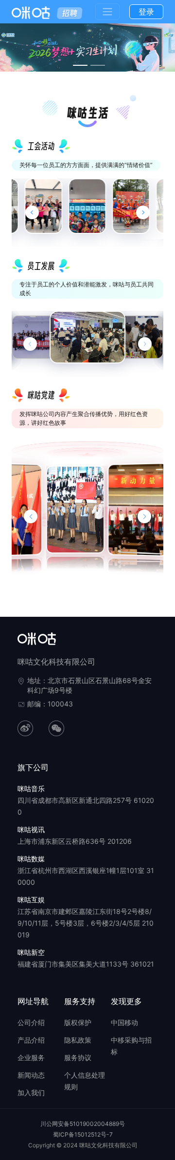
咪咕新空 (31, 952)
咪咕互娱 (31, 899)
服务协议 (77, 1057)
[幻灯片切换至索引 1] (80, 65)
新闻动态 (31, 1075)
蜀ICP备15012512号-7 (83, 1134)
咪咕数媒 (31, 859)
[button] (30, 516)
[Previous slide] (32, 212)
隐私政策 (77, 1040)
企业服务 (31, 1057)
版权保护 (77, 1022)
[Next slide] (143, 212)
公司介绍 (31, 1022)
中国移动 (124, 1022)
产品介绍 (31, 1040)
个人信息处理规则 (84, 1081)
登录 (146, 12)
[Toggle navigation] (107, 11)
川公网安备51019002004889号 (82, 1123)
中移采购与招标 (131, 1046)
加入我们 (31, 1092)
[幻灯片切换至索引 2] (97, 65)
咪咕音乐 (31, 788)
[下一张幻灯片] (145, 344)
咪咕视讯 (31, 829)
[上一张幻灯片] (30, 344)
